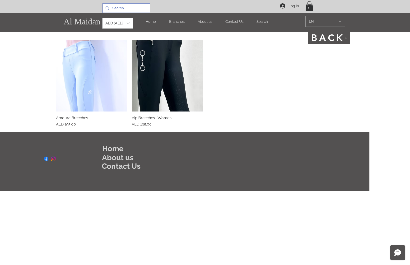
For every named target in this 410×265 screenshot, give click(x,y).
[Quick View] (91, 76)
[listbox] (117, 23)
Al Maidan (82, 21)
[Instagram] (53, 159)
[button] (309, 6)
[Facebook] (46, 159)
